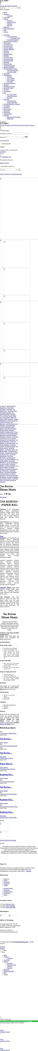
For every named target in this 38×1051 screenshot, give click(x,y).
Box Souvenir (7, 109)
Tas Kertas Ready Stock (10, 69)
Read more (3, 756)
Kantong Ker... (6, 774)
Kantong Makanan (9, 49)
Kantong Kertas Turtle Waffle (8, 817)
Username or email (6, 133)
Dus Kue (9, 77)
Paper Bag (6, 99)
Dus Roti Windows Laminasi (12, 104)
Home (5, 12)
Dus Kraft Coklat (8, 88)
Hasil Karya (7, 112)
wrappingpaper (8, 114)
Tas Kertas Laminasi (9, 65)
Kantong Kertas (11, 22)
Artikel (5, 880)
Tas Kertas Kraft (8, 59)
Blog (5, 30)
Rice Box (9, 97)
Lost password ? (4, 140)
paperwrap (6, 107)
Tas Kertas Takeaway (10, 83)
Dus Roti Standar (8, 48)
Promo (5, 895)
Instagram (6, 27)
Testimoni (10, 16)
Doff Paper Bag (11, 101)
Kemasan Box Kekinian (14, 117)
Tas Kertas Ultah (15, 38)
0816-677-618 (10, 904)
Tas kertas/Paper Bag (13, 40)
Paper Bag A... (6, 763)
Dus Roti (6, 89)
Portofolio (6, 62)
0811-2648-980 (10, 906)
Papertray (9, 25)
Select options (4, 742)
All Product (7, 893)
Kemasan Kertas (8, 888)
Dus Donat (7, 73)
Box (5, 93)
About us (6, 14)
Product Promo (9, 28)
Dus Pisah (6, 52)
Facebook (3, 151)
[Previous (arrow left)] (0, 1018)
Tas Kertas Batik (11, 72)
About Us (6, 879)
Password (3, 137)
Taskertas (9, 24)
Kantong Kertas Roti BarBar (8, 840)
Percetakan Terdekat (9, 86)
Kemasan (9, 20)
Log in (2, 147)
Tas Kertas (6, 35)
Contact (6, 32)
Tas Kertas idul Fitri (12, 70)
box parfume (7, 91)
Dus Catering (10, 80)
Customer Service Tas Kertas (9, 723)
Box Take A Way (12, 94)
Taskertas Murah (5, 587)
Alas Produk (7, 43)
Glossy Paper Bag (12, 102)
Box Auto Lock (8, 46)
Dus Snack (10, 81)
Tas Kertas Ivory (8, 44)
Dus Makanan (7, 75)
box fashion (7, 106)
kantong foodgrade (9, 67)
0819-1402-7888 (10, 907)
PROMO (6, 56)
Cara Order (7, 17)
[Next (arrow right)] (2, 1018)
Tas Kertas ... (6, 739)
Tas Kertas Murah (12, 36)
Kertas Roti (7, 110)
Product (6, 19)
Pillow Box (10, 118)
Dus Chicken (10, 78)
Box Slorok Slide (8, 60)
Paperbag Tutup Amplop (10, 41)
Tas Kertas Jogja (8, 57)
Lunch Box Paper (12, 96)
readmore (28, 871)
